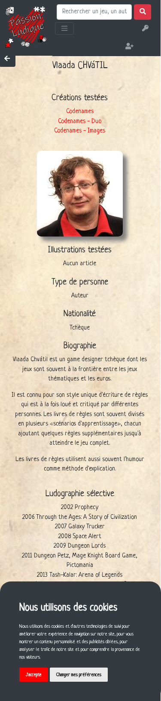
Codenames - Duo (79, 121)
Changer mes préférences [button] (78, 674)
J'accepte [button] (34, 674)
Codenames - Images (79, 130)
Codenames (80, 111)
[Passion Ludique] (26, 26)
